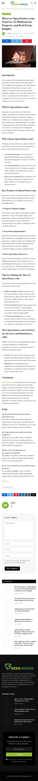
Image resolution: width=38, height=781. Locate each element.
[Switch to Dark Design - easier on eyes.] (32, 3)
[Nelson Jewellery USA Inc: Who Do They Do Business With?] (7, 712)
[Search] (35, 3)
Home (3, 9)
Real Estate (6, 14)
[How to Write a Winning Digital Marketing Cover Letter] (7, 701)
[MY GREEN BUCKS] (19, 3)
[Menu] (3, 3)
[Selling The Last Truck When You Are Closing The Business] (7, 611)
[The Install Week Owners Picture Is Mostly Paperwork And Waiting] (7, 601)
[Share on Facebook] (7, 41)
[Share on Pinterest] (27, 41)
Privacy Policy (17, 761)
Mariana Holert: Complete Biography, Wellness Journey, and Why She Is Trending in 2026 (24, 631)
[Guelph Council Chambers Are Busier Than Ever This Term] (7, 622)
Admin (9, 33)
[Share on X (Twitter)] (17, 41)
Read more (5, 481)
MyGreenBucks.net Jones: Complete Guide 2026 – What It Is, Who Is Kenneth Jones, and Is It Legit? (25, 643)
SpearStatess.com (8, 487)
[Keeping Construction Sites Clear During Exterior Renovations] (7, 722)
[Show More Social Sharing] (34, 41)
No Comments (11, 36)
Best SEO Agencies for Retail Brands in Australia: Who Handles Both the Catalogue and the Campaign (25, 588)
